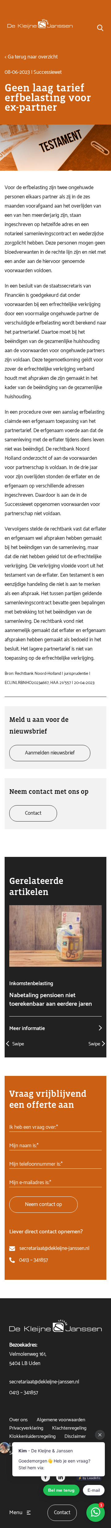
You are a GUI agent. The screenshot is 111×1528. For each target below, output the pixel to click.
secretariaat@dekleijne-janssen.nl (54, 1248)
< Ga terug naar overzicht (31, 57)
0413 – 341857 (33, 1260)
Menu (16, 1512)
